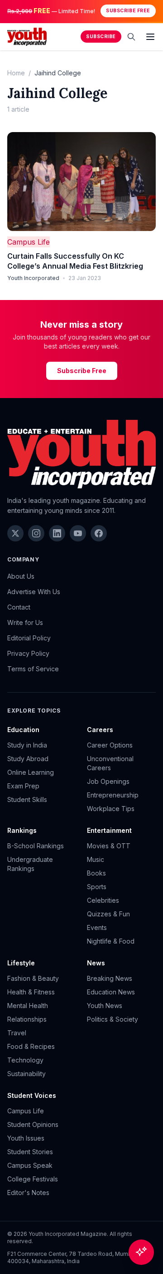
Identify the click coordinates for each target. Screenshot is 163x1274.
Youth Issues (25, 1138)
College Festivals (32, 1179)
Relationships (27, 1019)
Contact (18, 607)
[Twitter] (15, 533)
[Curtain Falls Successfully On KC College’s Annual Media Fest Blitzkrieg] (81, 181)
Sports (96, 886)
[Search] (131, 37)
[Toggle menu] (150, 37)
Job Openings (108, 781)
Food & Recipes (31, 1046)
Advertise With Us (33, 591)
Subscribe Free (128, 11)
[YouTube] (78, 533)
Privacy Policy (28, 653)
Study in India (27, 745)
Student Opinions (32, 1124)
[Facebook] (99, 533)
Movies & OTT (108, 846)
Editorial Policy (29, 638)
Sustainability (26, 1073)
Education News (111, 992)
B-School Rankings (35, 846)
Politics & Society (112, 1019)
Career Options (110, 745)
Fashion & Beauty (33, 978)
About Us (20, 576)
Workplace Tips (110, 808)
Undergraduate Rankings (30, 864)
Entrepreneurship (113, 795)
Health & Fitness (31, 992)
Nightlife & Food (110, 941)
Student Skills (27, 799)
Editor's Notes (28, 1192)
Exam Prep (23, 786)
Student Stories (30, 1152)
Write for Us (25, 622)
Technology (25, 1060)
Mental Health (27, 1005)
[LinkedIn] (57, 533)
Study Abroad (27, 758)
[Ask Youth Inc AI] (141, 1252)
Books (96, 873)
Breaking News (109, 978)
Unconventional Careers (110, 763)
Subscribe (101, 36)
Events (97, 927)
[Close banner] (153, 11)
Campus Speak (30, 1165)
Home (16, 73)
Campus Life (28, 241)
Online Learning (30, 772)
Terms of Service (33, 669)
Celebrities (103, 900)
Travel (16, 1033)
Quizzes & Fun (108, 914)
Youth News (104, 1005)
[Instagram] (36, 533)
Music (95, 859)
